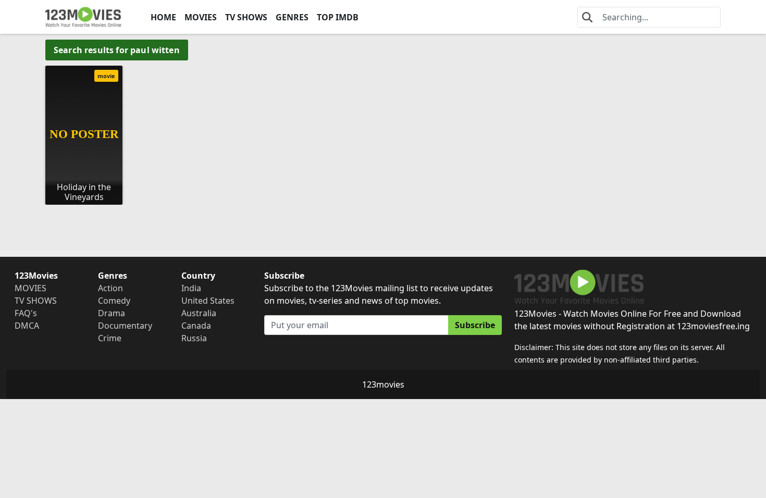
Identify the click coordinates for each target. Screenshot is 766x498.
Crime (109, 338)
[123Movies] (83, 17)
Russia (194, 338)
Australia (198, 313)
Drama (111, 313)
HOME (163, 17)
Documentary (125, 325)
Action (110, 288)
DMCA (27, 325)
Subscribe (475, 325)
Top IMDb (338, 17)
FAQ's (26, 313)
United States (207, 300)
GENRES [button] (292, 17)
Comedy (114, 300)
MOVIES (200, 17)
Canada (196, 325)
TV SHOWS (246, 17)
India (191, 288)
